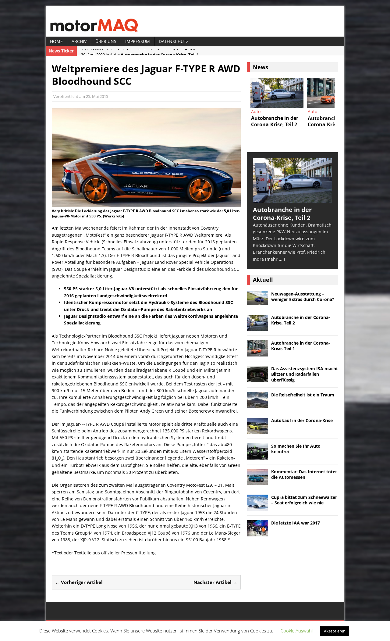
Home (56, 41)
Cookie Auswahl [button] (297, 631)
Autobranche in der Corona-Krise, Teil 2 (300, 320)
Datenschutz (174, 41)
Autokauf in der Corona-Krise (302, 420)
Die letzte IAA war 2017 (295, 523)
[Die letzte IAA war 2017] (257, 532)
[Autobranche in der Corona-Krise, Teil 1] (333, 93)
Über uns (105, 41)
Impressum (137, 41)
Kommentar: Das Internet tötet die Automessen (304, 474)
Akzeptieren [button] (335, 631)
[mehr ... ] (275, 259)
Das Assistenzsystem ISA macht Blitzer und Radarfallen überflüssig (304, 374)
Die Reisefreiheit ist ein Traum (302, 395)
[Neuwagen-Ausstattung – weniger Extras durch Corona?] (257, 302)
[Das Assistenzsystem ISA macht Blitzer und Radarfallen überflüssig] (257, 378)
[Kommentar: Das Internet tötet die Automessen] (257, 481)
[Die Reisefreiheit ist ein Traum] (257, 404)
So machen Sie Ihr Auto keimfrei (296, 448)
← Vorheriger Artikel (79, 582)
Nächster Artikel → (215, 582)
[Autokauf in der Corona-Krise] (257, 430)
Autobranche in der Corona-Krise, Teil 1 (300, 345)
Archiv (79, 41)
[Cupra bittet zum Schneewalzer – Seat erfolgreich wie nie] (257, 507)
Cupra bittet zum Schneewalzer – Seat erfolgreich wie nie (304, 500)
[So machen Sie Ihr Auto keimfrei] (257, 456)
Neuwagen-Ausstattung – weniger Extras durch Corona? (302, 296)
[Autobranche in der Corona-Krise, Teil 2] (276, 93)
